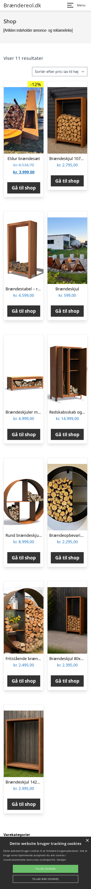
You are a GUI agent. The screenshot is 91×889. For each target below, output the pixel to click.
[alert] (45, 863)
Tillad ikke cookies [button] (45, 879)
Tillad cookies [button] (45, 868)
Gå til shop (24, 188)
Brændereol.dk (22, 5)
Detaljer (61, 859)
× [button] (87, 840)
